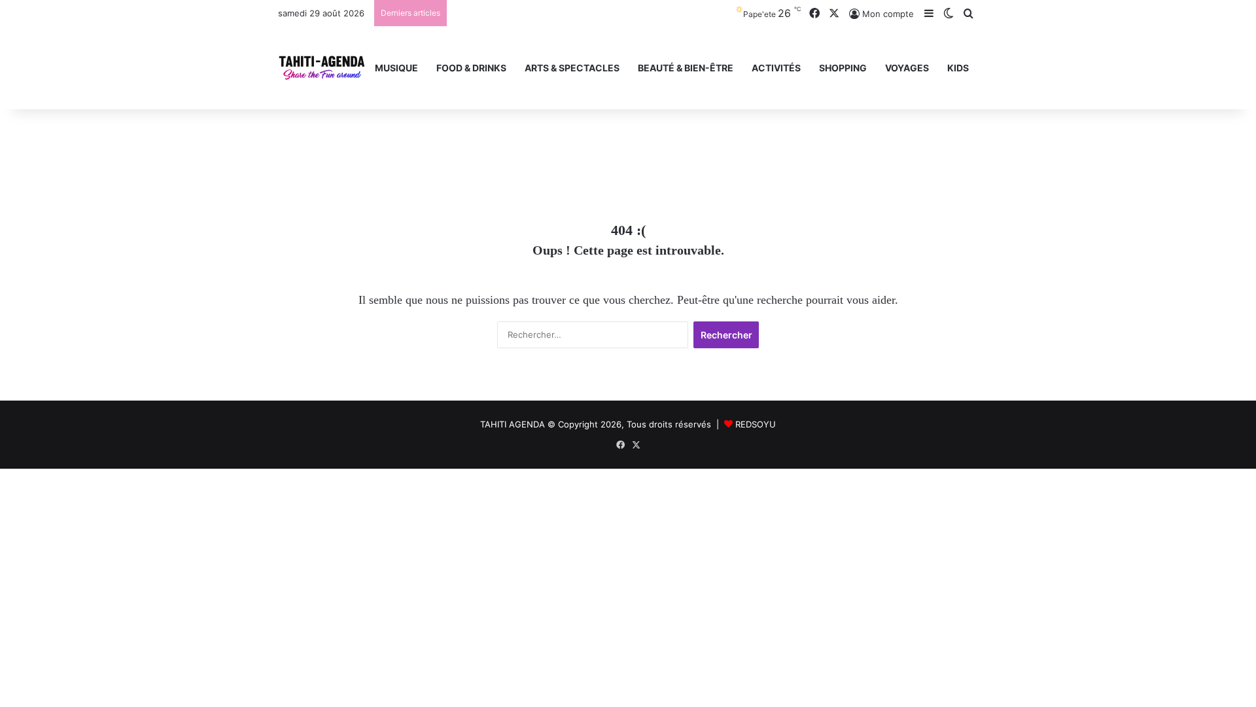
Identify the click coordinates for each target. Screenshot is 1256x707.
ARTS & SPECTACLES (572, 67)
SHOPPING (843, 67)
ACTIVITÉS (776, 67)
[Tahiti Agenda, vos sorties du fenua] (322, 67)
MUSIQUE (396, 67)
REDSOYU (755, 424)
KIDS (958, 67)
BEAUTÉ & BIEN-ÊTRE (685, 67)
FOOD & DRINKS (471, 67)
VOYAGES (907, 67)
